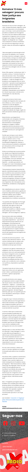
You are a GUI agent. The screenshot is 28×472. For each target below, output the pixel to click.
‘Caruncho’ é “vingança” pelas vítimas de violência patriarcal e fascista (13, 399)
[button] (26, 3)
